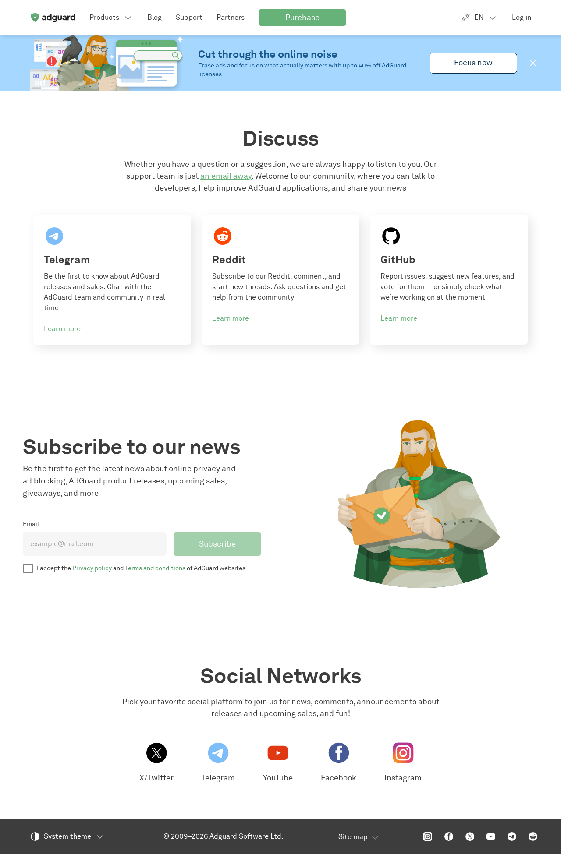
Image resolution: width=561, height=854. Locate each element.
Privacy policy (92, 568)
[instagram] (428, 836)
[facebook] (449, 836)
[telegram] (512, 836)
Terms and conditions (155, 568)
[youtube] (491, 836)
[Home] (52, 17)
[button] (533, 63)
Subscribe (217, 544)
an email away (226, 176)
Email (31, 524)
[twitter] (470, 836)
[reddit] (533, 836)
